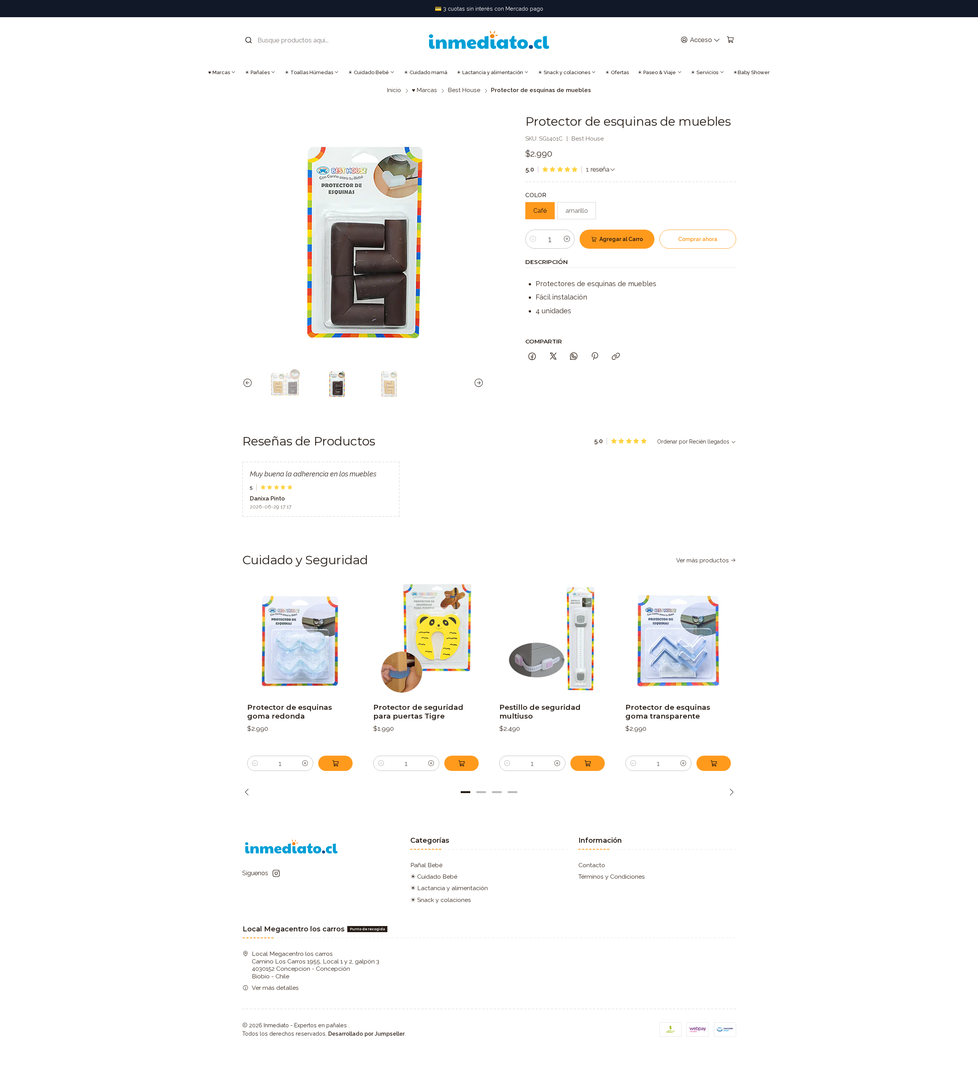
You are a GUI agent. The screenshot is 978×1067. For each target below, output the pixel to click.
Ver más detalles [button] (275, 987)
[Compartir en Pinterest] (595, 356)
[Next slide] (478, 383)
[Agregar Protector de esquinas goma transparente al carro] (713, 763)
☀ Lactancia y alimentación (490, 72)
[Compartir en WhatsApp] (574, 356)
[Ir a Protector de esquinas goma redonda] (300, 638)
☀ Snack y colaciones (564, 72)
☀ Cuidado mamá (425, 72)
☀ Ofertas (617, 72)
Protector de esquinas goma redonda (289, 712)
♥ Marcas (219, 72)
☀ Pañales (257, 72)
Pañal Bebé (426, 865)
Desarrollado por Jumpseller (366, 1033)
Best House (464, 90)
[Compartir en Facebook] (532, 356)
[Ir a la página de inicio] (489, 40)
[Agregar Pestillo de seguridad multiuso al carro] (587, 763)
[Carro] (730, 40)
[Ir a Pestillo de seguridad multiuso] (552, 638)
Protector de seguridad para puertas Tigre (418, 712)
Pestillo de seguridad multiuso (540, 712)
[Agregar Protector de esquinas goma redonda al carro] (335, 763)
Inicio (394, 90)
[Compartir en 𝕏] (553, 356)
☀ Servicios (704, 72)
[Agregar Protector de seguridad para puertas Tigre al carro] (461, 763)
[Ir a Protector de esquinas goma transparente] (678, 638)
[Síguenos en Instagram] (276, 873)
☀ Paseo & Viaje (657, 72)
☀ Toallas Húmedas (309, 72)
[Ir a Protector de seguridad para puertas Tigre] (426, 638)
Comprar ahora (697, 239)
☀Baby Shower (751, 72)
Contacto (591, 865)
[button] (465, 792)
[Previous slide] (248, 383)
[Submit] (248, 40)
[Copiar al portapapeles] (616, 356)
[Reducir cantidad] (533, 239)
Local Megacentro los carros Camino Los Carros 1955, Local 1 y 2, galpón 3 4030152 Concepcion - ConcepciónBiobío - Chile (315, 965)
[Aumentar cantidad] (567, 239)
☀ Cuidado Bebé (368, 72)
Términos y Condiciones (611, 876)
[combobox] (292, 40)
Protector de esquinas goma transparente (667, 712)
